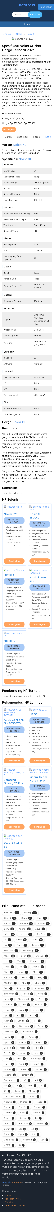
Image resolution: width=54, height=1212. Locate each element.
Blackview (25, 1026)
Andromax (41, 988)
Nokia (19, 34)
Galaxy (30, 912)
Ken (43, 1139)
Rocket (39, 1107)
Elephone (25, 1123)
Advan (36, 939)
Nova (42, 993)
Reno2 (23, 1107)
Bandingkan (46, 7)
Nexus (31, 1085)
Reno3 (40, 1102)
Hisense (24, 1118)
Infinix (9, 934)
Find (7, 988)
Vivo (41, 918)
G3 (7, 1085)
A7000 (8, 1145)
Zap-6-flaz (10, 1139)
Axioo (24, 1047)
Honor (25, 956)
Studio (8, 1118)
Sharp (39, 983)
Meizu (9, 956)
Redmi (9, 923)
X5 (26, 1080)
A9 (38, 1080)
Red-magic (37, 1058)
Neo (38, 1053)
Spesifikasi (22, 136)
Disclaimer (10, 1202)
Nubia (22, 972)
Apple (21, 945)
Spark (8, 1042)
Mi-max (25, 1102)
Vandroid (10, 977)
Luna (23, 1010)
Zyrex (8, 1134)
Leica (19, 1091)
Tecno (27, 993)
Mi (7, 939)
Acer (8, 1020)
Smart (37, 1010)
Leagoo (40, 1042)
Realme (26, 923)
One (25, 1004)
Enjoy (22, 1134)
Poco (8, 966)
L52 (33, 1129)
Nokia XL (31, 34)
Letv (23, 1112)
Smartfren (10, 993)
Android (7, 34)
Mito (38, 1047)
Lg (7, 945)
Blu (22, 1129)
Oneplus (41, 956)
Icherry (24, 1042)
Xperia (24, 929)
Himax (8, 1010)
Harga (36, 136)
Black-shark (25, 999)
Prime (42, 1026)
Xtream (38, 1112)
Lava (8, 999)
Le (38, 1118)
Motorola (36, 961)
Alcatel (41, 1069)
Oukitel (9, 1069)
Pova (34, 1096)
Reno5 (9, 1053)
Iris (20, 1015)
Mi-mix (33, 1091)
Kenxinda (29, 1139)
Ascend (9, 1074)
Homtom (26, 1074)
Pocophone (11, 1080)
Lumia (8, 1037)
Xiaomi (10, 918)
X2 (6, 1091)
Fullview (42, 1123)
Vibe (25, 983)
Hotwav (40, 1004)
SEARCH (35, 15)
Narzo (27, 977)
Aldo (21, 1058)
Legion (9, 1047)
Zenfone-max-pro (14, 1096)
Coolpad (10, 1004)
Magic (24, 1053)
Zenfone (43, 934)
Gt (37, 1020)
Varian (8, 136)
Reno (33, 1015)
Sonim (8, 1129)
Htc (22, 966)
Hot (7, 961)
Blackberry (30, 950)
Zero (42, 999)
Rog (42, 977)
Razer (8, 1064)
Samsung (11, 912)
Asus (39, 929)
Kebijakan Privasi (13, 1198)
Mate (37, 972)
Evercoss (10, 950)
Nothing (9, 1102)
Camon (25, 1069)
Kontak (8, 1195)
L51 (35, 1134)
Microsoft (10, 1031)
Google (37, 966)
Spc (7, 1015)
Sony (8, 929)
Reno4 (38, 1064)
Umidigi (23, 1020)
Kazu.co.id (27, 5)
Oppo (26, 918)
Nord (23, 1064)
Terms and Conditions (15, 1205)
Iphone (37, 945)
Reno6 (8, 1107)
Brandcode (30, 1031)
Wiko (33, 1037)
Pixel (8, 972)
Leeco (8, 1123)
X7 (18, 1085)
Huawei (43, 923)
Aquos (9, 1026)
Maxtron (10, 983)
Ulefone (9, 1112)
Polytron (23, 988)
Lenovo (25, 934)
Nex (7, 1058)
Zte (20, 961)
